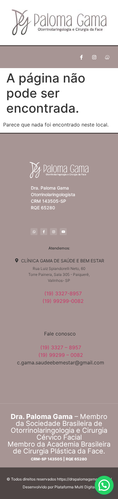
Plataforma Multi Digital (75, 487)
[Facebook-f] (81, 57)
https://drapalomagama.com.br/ (84, 479)
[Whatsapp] (34, 231)
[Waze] (107, 57)
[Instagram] (94, 57)
